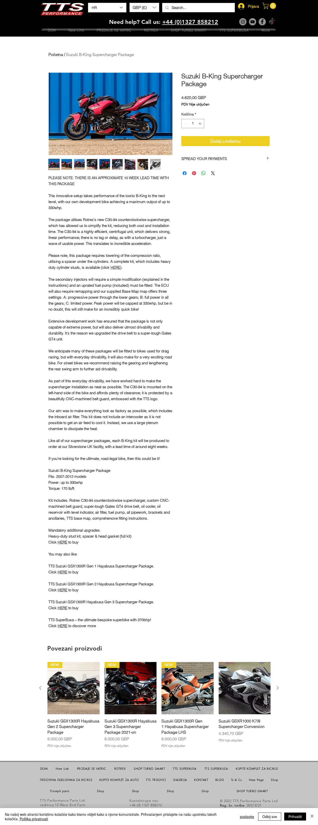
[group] (159, 705)
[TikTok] (272, 21)
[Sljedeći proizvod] (278, 688)
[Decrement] (185, 123)
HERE (115, 267)
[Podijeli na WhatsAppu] (203, 173)
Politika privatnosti (34, 818)
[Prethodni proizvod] (40, 688)
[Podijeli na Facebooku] (185, 173)
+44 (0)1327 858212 (190, 21)
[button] (144, 7)
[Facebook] (262, 21)
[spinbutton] (192, 123)
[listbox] (144, 7)
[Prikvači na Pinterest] (194, 173)
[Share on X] (213, 173)
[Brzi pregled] (245, 688)
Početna (55, 54)
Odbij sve (269, 816)
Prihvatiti (295, 816)
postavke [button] (247, 816)
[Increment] (200, 123)
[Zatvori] (312, 816)
